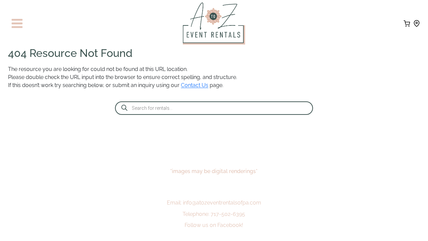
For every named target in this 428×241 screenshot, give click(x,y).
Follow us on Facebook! (214, 225)
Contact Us (194, 85)
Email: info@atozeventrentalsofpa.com (214, 202)
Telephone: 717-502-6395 (214, 214)
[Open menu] (17, 23)
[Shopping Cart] (407, 23)
